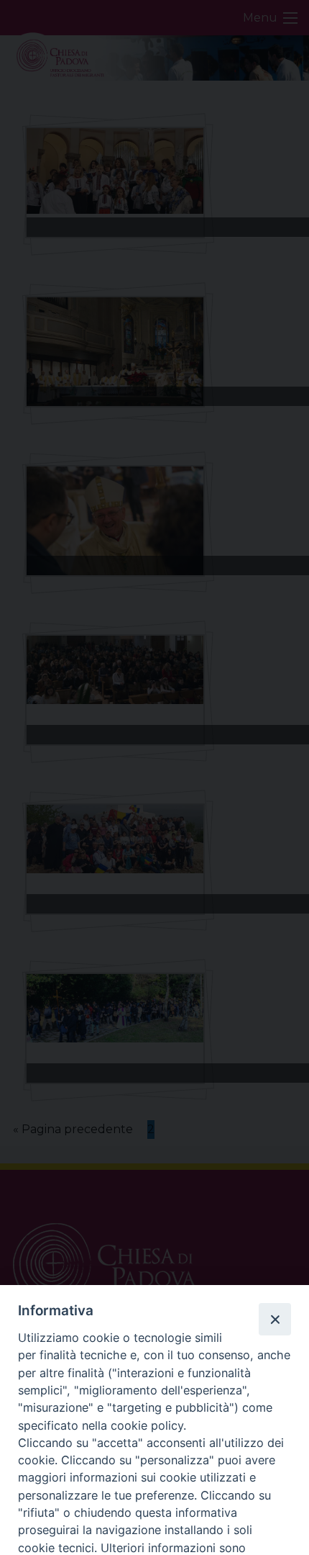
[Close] (274, 1319)
